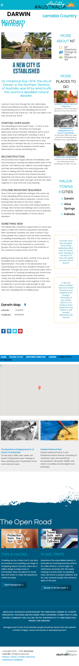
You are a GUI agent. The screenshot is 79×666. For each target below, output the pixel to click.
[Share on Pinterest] (20, 331)
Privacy (5, 657)
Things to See (70, 53)
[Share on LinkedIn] (9, 331)
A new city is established (66, 157)
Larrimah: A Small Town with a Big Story (65, 105)
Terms (13, 657)
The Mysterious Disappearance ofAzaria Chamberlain (66, 130)
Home (3, 357)
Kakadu (69, 214)
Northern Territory (36, 357)
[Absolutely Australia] (54, 5)
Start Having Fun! (13, 584)
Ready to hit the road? (55, 587)
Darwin (69, 199)
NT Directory (70, 48)
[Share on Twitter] (14, 331)
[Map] (25, 304)
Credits (21, 657)
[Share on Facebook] (3, 331)
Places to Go (70, 58)
